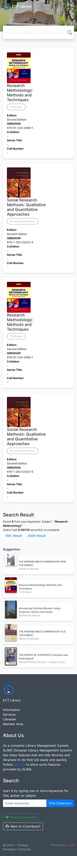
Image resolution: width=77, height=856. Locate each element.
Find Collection (60, 803)
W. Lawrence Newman (22, 221)
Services (9, 714)
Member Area (13, 724)
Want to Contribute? (25, 826)
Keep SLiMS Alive (24, 817)
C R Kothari (16, 106)
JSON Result (36, 536)
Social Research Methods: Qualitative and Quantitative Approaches (26, 207)
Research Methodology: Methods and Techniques (20, 92)
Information (11, 710)
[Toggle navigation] (68, 6)
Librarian (9, 719)
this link (19, 764)
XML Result (14, 536)
